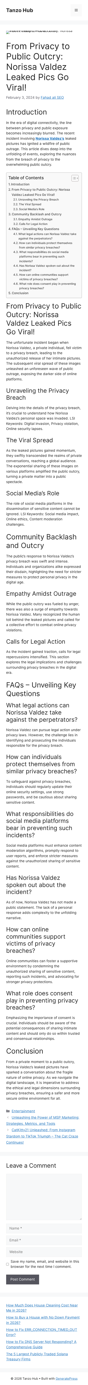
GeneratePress (67, 1378)
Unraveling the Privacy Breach (38, 199)
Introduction (20, 184)
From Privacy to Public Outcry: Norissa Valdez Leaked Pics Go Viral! (41, 192)
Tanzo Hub (19, 10)
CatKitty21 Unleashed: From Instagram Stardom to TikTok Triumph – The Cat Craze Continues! (42, 1136)
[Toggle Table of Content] (73, 178)
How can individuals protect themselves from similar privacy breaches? (45, 245)
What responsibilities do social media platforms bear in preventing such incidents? (44, 256)
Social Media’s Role (31, 209)
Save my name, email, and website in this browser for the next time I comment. (45, 1264)
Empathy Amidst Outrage (35, 219)
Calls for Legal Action (33, 224)
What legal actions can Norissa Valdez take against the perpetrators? (47, 236)
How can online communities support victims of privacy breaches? (43, 277)
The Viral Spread (30, 204)
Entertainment (23, 1111)
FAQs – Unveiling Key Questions (35, 229)
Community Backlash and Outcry (37, 214)
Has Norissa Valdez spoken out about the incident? (46, 268)
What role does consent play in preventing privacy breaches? (47, 286)
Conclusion (20, 293)
